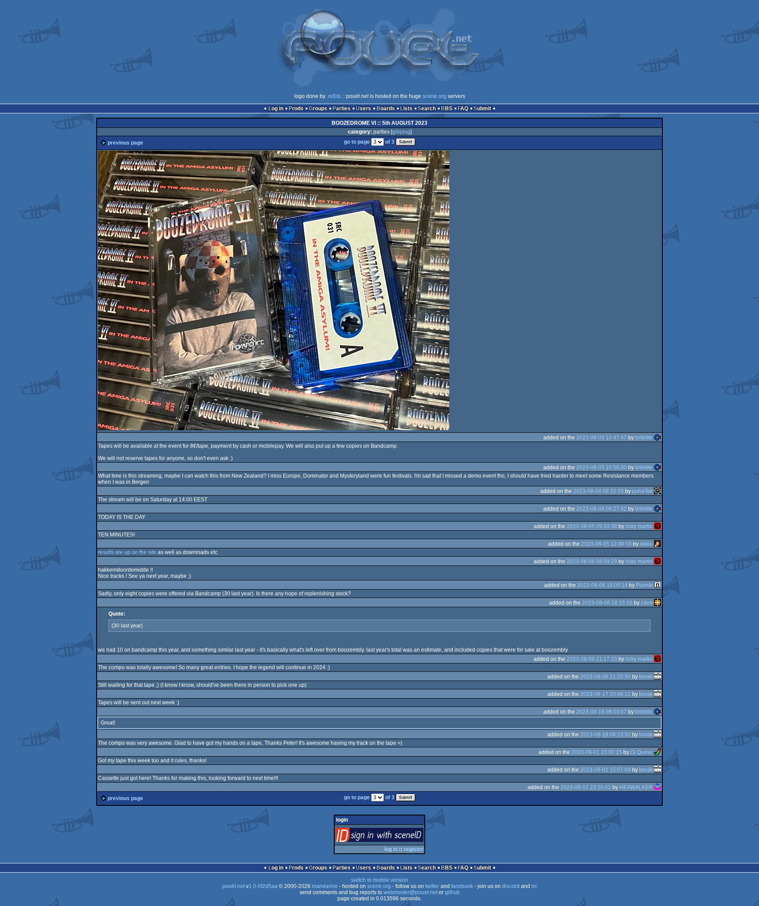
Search (427, 108)
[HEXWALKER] (657, 787)
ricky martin (639, 526)
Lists (406, 108)
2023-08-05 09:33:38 (592, 526)
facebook (462, 886)
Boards (385, 108)
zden (647, 603)
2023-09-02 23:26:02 (585, 787)
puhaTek (642, 491)
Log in (275, 108)
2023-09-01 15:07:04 (605, 770)
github (452, 892)
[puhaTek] (657, 491)
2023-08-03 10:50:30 (601, 467)
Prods (296, 108)
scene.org (434, 96)
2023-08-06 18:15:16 (607, 603)
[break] (657, 677)
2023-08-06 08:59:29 (592, 561)
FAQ (463, 108)
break (646, 677)
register (413, 849)
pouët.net (233, 886)
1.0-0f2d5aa (263, 886)
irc (534, 886)
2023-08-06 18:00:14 (602, 585)
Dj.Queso (641, 752)
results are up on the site (127, 552)
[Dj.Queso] (657, 752)
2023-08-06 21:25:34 (605, 677)
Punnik (644, 585)
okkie (646, 544)
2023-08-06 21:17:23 (592, 659)
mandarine (325, 886)
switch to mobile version (379, 880)
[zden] (657, 603)
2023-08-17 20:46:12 (605, 694)
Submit (482, 108)
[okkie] (657, 544)
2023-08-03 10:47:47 (601, 438)
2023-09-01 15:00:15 (596, 752)
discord (511, 886)
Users (363, 108)
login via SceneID (394, 837)
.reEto (334, 96)
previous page (125, 143)
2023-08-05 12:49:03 (606, 544)
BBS (446, 108)
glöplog (401, 132)
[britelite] (657, 438)
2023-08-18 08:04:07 (601, 712)
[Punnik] (657, 585)
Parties (342, 108)
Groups (318, 108)
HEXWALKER (636, 787)
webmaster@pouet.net (410, 892)
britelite (644, 438)
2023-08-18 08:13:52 (605, 735)
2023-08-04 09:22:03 (598, 491)
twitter (432, 886)
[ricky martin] (657, 526)
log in (391, 849)
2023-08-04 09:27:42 (601, 509)
